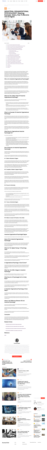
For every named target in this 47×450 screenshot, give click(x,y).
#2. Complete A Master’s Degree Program (13, 51)
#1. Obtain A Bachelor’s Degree (12, 50)
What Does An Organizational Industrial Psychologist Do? (14, 48)
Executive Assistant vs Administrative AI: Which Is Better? (24, 419)
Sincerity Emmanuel (20, 372)
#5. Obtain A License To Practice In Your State (14, 54)
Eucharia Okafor (17, 343)
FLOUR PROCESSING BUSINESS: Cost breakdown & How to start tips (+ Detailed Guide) (37, 431)
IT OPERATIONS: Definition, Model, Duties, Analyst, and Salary (24, 408)
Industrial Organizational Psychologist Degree (13, 55)
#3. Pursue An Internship (12, 52)
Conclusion (8, 64)
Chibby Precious (20, 410)
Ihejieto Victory (39, 407)
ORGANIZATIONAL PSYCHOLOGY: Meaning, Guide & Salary (14, 324)
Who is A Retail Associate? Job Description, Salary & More (23, 432)
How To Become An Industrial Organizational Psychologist (14, 49)
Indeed (5, 335)
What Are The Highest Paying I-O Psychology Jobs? (13, 57)
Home (15, 442)
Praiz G (19, 399)
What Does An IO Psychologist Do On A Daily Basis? (14, 61)
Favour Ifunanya (39, 402)
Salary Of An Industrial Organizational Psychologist (13, 56)
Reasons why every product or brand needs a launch (37, 416)
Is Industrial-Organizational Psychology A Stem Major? (14, 62)
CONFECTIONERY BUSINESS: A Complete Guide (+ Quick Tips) (37, 436)
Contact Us (23, 442)
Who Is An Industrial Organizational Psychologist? (13, 44)
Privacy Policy (39, 442)
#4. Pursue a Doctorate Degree (12, 53)
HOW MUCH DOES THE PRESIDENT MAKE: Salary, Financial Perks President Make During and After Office (24, 396)
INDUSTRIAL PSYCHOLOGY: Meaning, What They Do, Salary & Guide (15, 326)
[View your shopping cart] (36, 1)
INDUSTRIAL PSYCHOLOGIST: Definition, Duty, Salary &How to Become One (16, 328)
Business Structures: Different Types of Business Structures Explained (37, 420)
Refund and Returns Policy (33, 442)
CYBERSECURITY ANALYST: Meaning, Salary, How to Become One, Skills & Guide (24, 382)
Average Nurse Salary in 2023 (23, 370)
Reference (8, 67)
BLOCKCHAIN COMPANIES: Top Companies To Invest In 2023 (14, 330)
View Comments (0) (16, 356)
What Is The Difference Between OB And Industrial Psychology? (15, 63)
